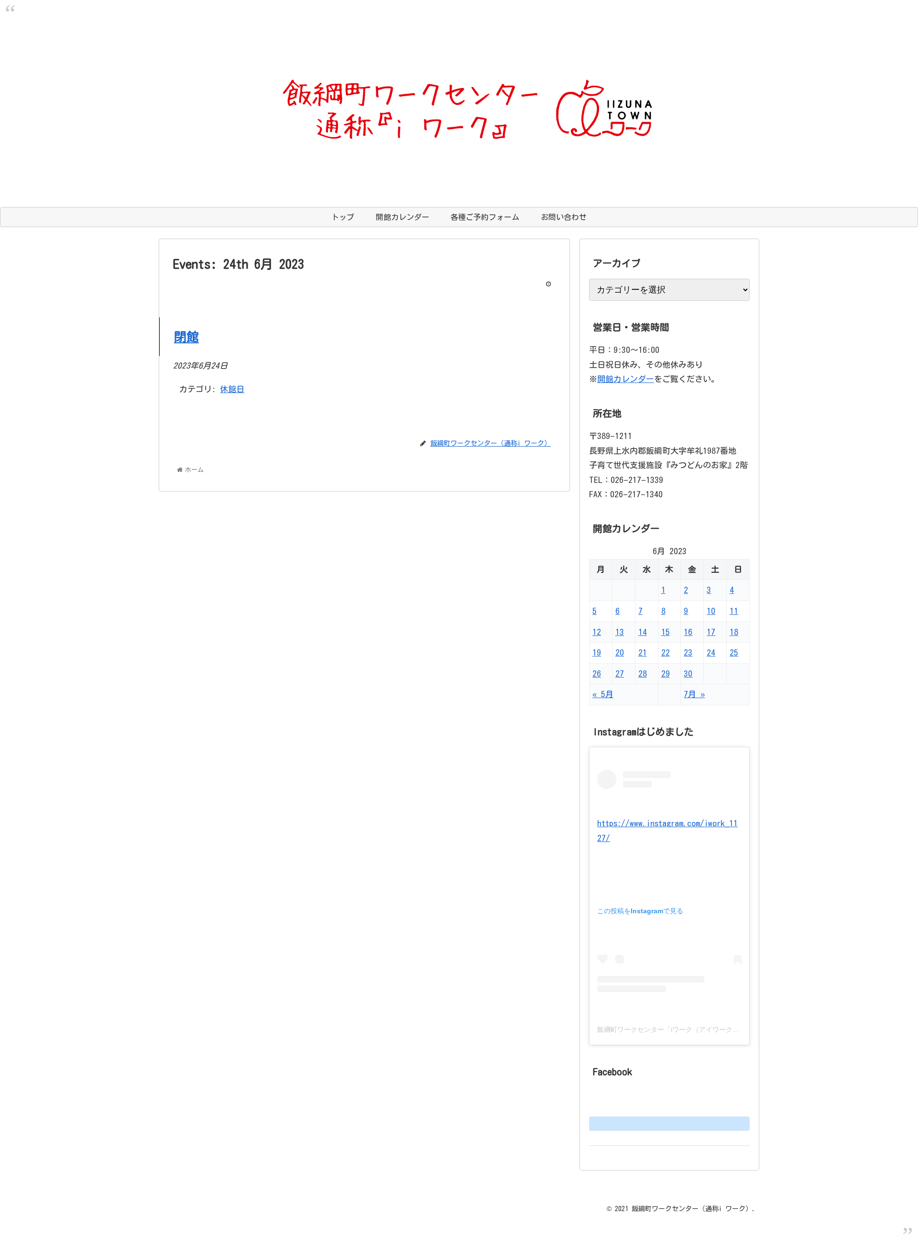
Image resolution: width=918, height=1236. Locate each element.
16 (688, 632)
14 (642, 632)
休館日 (232, 389)
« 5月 (602, 694)
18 (734, 632)
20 (619, 652)
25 (734, 652)
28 (642, 673)
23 (688, 652)
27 (619, 673)
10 (711, 611)
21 (642, 652)
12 (596, 632)
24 (711, 652)
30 (688, 673)
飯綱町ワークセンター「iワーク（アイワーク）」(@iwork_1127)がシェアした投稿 (721, 1029)
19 (596, 652)
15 (665, 632)
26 (596, 673)
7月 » (694, 694)
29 (665, 673)
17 (711, 632)
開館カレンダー (625, 379)
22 (665, 652)
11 (734, 611)
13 (619, 632)
